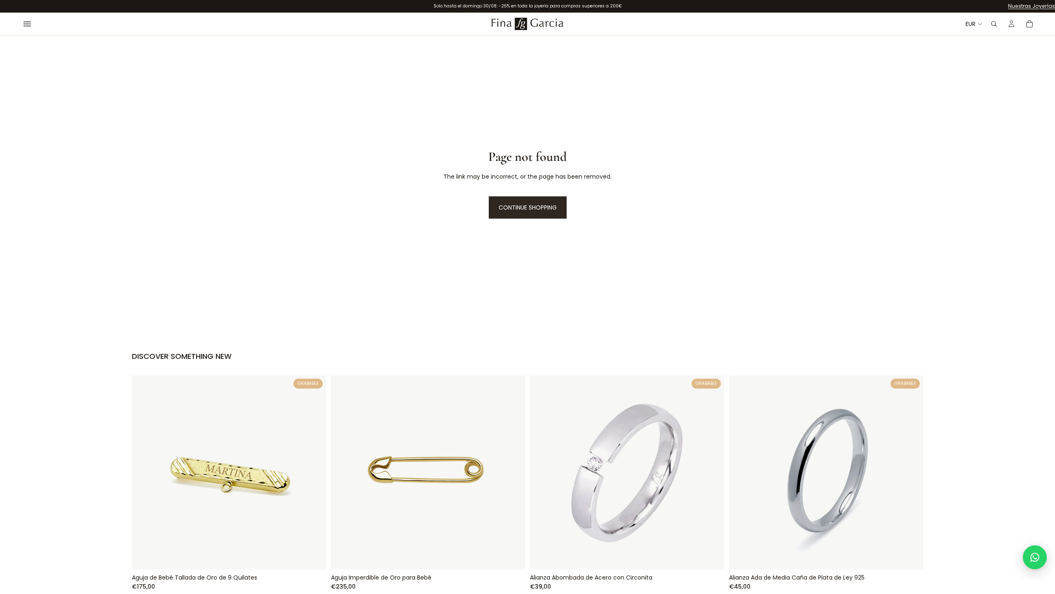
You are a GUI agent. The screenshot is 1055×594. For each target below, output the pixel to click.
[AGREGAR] (313, 556)
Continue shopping (528, 207)
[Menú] (27, 23)
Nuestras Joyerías (1031, 5)
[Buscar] (994, 24)
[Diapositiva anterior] (741, 472)
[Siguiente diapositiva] (910, 472)
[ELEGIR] (512, 556)
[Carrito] (1029, 24)
